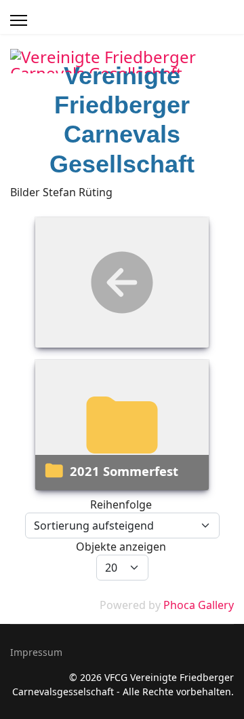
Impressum (36, 652)
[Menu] (18, 20)
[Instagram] (230, 89)
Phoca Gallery (198, 604)
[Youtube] (215, 89)
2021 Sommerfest (124, 470)
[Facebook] (200, 89)
